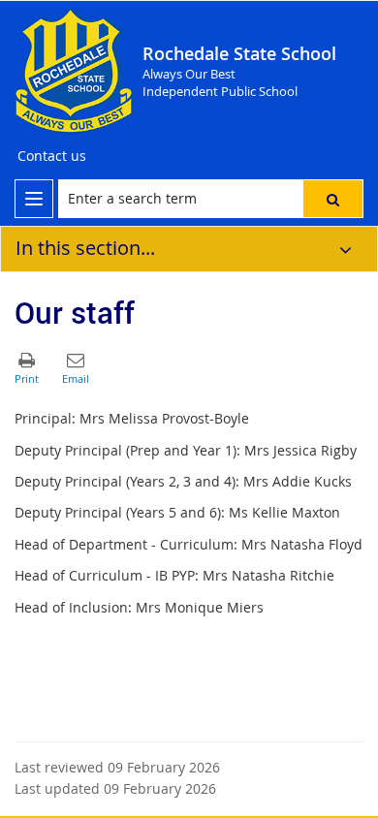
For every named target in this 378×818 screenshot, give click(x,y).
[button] (332, 198)
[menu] (34, 198)
